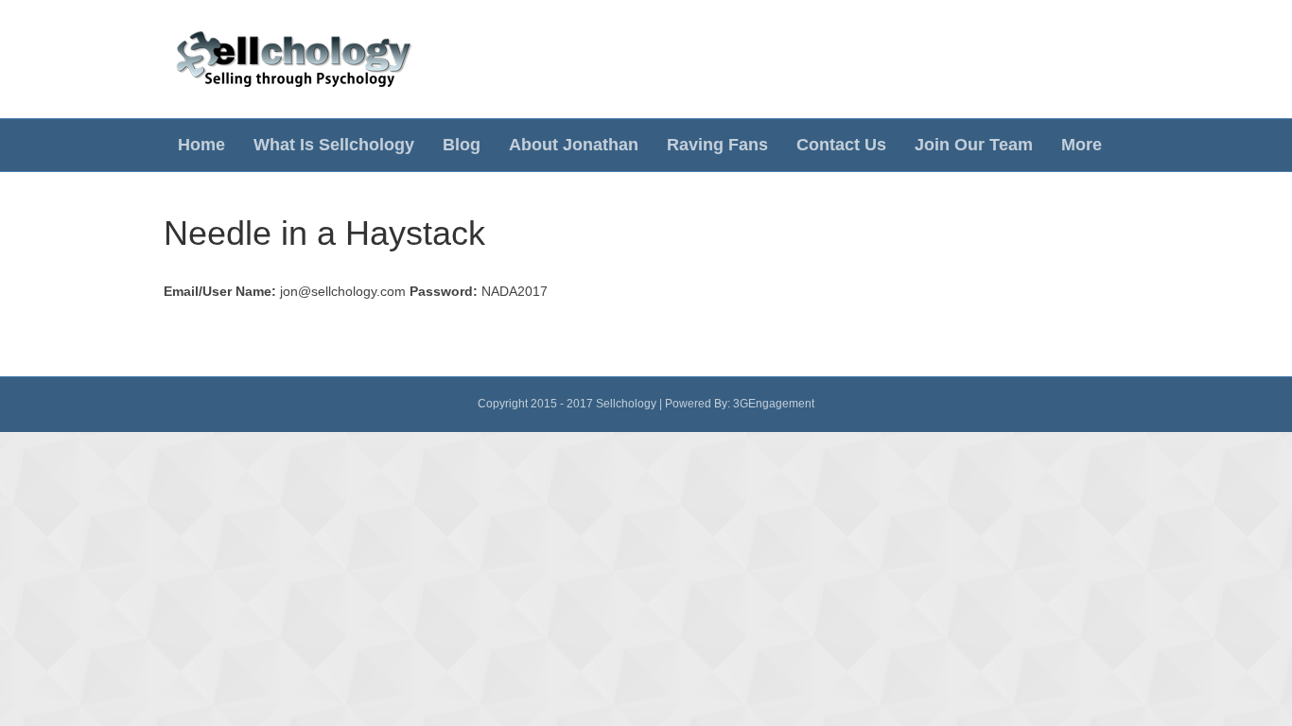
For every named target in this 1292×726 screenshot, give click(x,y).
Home (201, 144)
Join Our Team (974, 144)
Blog (461, 144)
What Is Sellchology (333, 144)
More (1081, 144)
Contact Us (841, 144)
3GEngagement (773, 403)
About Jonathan (573, 144)
